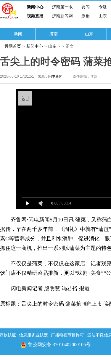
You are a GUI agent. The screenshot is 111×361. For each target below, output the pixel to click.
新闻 (18, 34)
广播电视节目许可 (67, 335)
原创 (85, 16)
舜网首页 (12, 46)
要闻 (85, 7)
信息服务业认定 (33, 335)
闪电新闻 (55, 76)
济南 (53, 34)
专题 (103, 7)
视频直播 (35, 16)
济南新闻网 (62, 16)
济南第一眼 (62, 7)
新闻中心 (35, 7)
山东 (103, 16)
